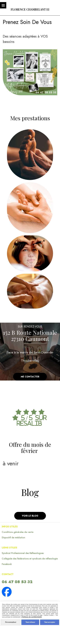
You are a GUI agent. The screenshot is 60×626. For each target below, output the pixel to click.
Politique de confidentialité (31, 617)
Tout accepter (49, 622)
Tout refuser (30, 622)
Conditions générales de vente (17, 532)
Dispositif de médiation (13, 537)
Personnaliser (10, 622)
